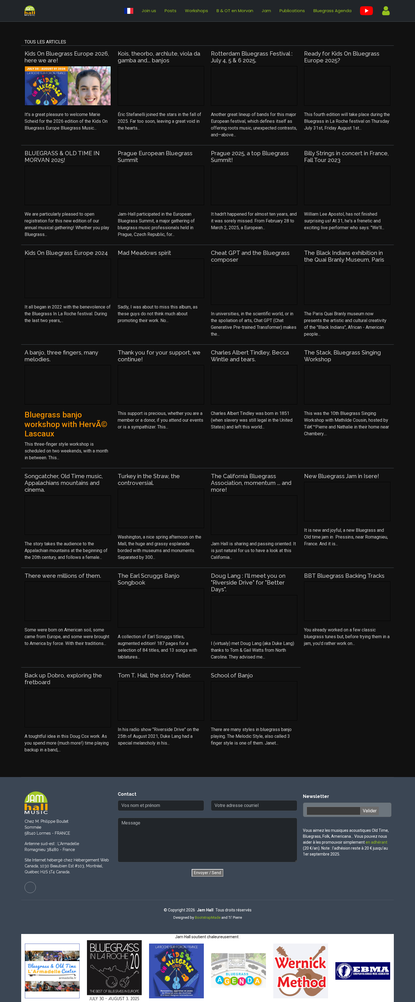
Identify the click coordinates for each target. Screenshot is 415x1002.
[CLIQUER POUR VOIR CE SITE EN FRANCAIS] (128, 11)
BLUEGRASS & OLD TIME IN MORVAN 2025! (62, 156)
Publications (292, 11)
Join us (149, 11)
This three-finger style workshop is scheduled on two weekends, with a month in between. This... (66, 435)
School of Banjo (232, 675)
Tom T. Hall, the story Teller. (154, 675)
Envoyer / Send (207, 872)
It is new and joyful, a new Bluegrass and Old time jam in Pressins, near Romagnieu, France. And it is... (346, 537)
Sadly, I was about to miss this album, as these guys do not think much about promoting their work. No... (158, 313)
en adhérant (376, 842)
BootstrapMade (207, 917)
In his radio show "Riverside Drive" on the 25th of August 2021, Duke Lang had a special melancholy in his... (158, 736)
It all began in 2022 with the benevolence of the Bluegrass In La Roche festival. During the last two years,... (68, 313)
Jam (266, 11)
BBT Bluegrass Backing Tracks (344, 575)
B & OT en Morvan (235, 11)
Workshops (196, 11)
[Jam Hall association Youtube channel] (366, 10)
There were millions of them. (63, 575)
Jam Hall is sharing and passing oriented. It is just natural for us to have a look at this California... (253, 550)
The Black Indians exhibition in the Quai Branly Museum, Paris (344, 256)
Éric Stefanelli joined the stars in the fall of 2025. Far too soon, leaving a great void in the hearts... (159, 121)
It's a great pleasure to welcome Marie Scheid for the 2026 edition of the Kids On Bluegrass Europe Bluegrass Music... (66, 121)
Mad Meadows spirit (144, 253)
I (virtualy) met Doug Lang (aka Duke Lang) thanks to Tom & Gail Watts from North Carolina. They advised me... (252, 650)
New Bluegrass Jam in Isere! (341, 476)
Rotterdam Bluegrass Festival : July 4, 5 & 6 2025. (251, 57)
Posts (170, 11)
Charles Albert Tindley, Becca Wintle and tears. (250, 356)
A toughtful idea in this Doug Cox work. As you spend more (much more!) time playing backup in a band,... (67, 743)
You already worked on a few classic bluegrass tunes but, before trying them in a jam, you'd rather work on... (347, 636)
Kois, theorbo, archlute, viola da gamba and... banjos (159, 57)
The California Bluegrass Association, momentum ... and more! (251, 483)
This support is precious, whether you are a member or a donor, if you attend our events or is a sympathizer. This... (160, 420)
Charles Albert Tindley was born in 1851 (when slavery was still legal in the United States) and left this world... (251, 420)
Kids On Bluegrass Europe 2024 (66, 253)
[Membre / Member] (383, 10)
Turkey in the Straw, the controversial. (149, 479)
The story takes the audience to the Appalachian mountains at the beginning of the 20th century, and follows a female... (66, 550)
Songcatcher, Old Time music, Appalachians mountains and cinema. (64, 483)
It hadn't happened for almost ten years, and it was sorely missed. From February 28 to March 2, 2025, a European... (254, 220)
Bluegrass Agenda (332, 11)
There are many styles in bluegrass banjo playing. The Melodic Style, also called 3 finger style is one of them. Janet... (251, 736)
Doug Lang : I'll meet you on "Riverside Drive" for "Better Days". (248, 582)
